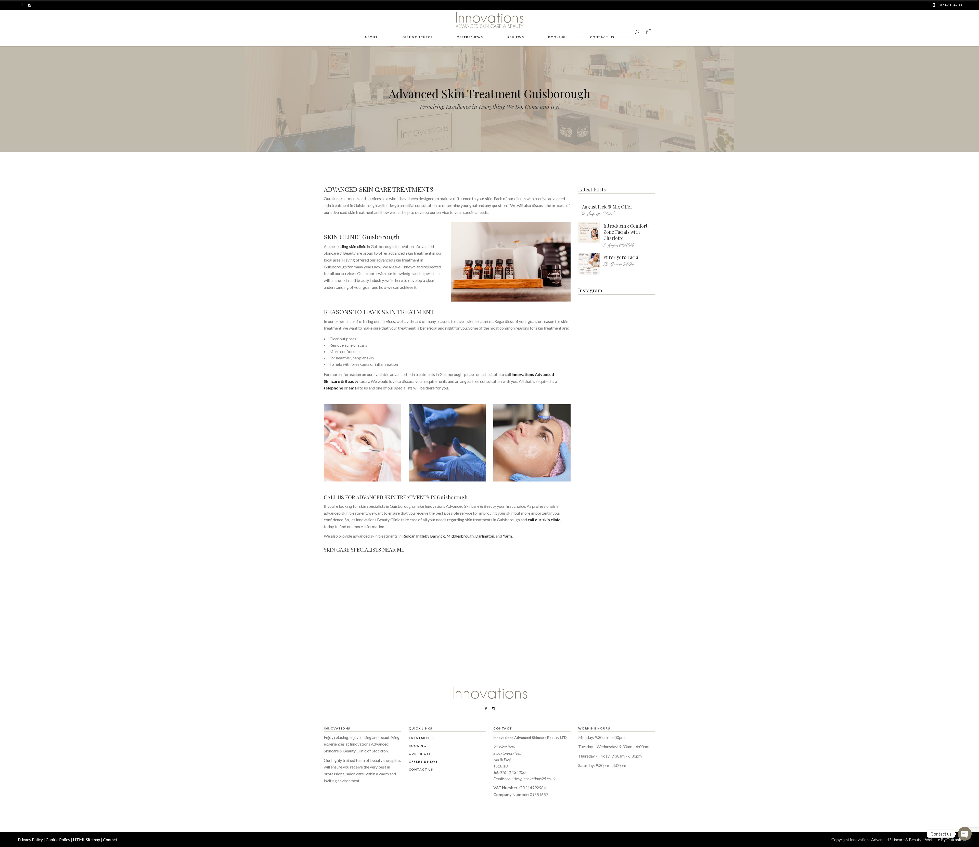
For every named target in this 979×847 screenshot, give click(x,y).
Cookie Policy (58, 839)
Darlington (484, 535)
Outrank (953, 839)
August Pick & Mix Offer (607, 207)
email (354, 387)
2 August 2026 (598, 214)
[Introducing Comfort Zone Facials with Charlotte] (589, 232)
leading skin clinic (351, 246)
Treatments (421, 738)
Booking (417, 746)
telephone (333, 387)
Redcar (408, 535)
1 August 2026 (618, 245)
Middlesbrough (460, 535)
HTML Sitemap (86, 839)
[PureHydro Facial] (589, 264)
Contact (110, 839)
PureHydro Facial (621, 257)
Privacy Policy (30, 839)
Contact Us (421, 769)
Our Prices (420, 753)
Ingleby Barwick (430, 535)
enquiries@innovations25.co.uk (530, 778)
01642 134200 (512, 772)
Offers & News (423, 761)
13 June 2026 (619, 264)
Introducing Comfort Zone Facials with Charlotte (625, 232)
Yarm (507, 535)
